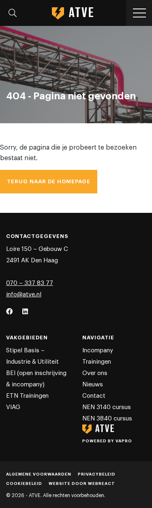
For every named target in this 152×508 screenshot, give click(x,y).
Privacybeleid (97, 474)
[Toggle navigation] (12, 13)
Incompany (97, 350)
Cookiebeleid (24, 484)
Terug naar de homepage (48, 181)
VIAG (13, 407)
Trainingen (96, 362)
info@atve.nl (23, 295)
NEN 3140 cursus (106, 407)
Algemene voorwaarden (38, 474)
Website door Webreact (82, 484)
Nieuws (92, 385)
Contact (93, 396)
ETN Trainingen (27, 396)
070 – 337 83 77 (29, 283)
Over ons (94, 373)
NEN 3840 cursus (107, 419)
